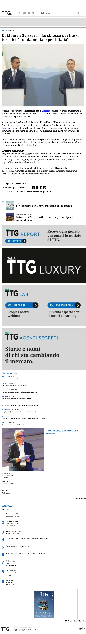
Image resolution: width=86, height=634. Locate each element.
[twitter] (24, 13)
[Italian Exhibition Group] (82, 629)
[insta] (32, 13)
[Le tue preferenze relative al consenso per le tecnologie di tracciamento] (83, 632)
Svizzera (46, 110)
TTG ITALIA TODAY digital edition (75, 621)
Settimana (7, 509)
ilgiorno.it (6, 127)
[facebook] (20, 13)
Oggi (3, 509)
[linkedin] (28, 13)
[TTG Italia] (7, 13)
